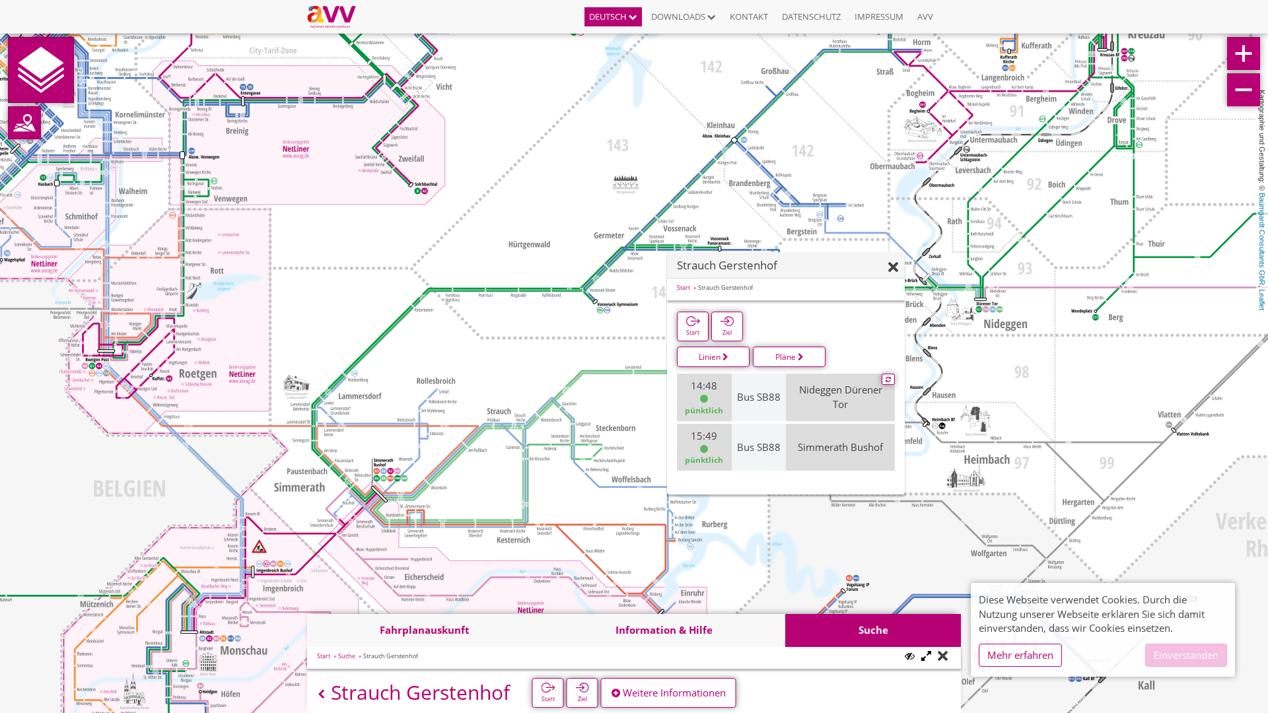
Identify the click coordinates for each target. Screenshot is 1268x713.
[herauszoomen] (1243, 89)
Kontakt (749, 16)
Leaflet (1262, 299)
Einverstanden (1186, 655)
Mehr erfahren (1020, 655)
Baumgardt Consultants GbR (1262, 239)
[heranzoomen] (1243, 53)
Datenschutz (811, 16)
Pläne (786, 356)
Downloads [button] (679, 16)
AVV (925, 16)
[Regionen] (24, 122)
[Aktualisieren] (888, 380)
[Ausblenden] (893, 267)
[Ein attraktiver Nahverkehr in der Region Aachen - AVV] (336, 16)
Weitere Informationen (673, 692)
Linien (710, 356)
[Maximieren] (926, 656)
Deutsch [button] (609, 16)
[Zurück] (321, 694)
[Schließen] (943, 656)
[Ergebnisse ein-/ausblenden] (910, 656)
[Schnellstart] (41, 70)
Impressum (879, 16)
